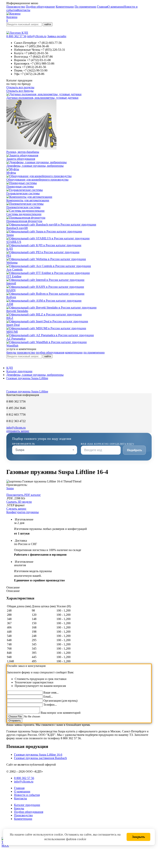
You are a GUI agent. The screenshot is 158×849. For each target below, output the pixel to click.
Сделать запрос (16, 508)
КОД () (107, 444)
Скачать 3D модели (19, 501)
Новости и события (27, 795)
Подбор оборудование (40, 6)
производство (26, 352)
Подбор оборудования (28, 811)
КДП (9, 367)
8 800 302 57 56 (16, 36)
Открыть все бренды (20, 90)
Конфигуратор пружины (22, 512)
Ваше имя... (51, 692)
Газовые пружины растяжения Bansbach (40, 758)
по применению (94, 352)
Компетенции (65, 6)
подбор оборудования (50, 352)
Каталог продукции (19, 371)
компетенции (74, 352)
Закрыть (138, 837)
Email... (48, 696)
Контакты (23, 10)
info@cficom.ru (36, 36)
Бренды (19, 808)
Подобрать (134, 450)
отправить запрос (17, 431)
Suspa (10, 488)
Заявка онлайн (56, 36)
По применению (85, 6)
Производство (15, 6)
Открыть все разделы (20, 87)
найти (47, 24)
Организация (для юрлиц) (60, 700)
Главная (102, 6)
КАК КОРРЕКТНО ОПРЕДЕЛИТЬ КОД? (110, 444)
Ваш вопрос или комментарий (61, 712)
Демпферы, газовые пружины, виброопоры (35, 374)
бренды (11, 352)
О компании (116, 6)
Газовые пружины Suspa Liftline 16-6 (38, 754)
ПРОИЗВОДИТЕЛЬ (23, 444)
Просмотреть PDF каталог (23, 494)
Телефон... (50, 704)
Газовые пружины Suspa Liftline (27, 378)
